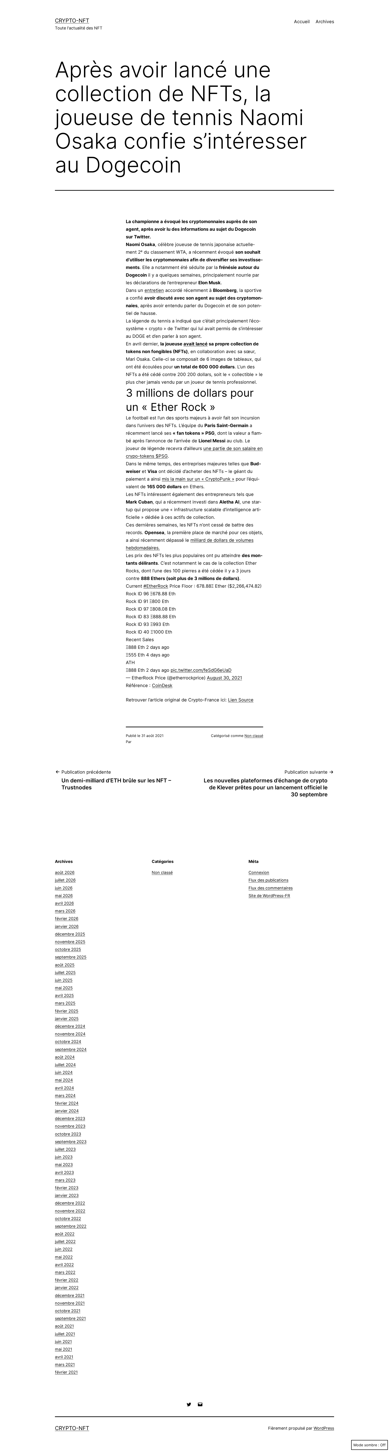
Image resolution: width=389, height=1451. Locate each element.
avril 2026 (64, 903)
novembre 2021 (70, 1303)
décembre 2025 (70, 934)
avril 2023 (64, 1172)
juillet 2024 (65, 1064)
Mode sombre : (366, 1445)
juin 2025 (63, 980)
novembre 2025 (70, 941)
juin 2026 (63, 888)
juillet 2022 (65, 1241)
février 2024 (67, 1103)
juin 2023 (63, 1157)
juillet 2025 (65, 972)
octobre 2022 (68, 1218)
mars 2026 (65, 911)
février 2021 (66, 1372)
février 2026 (66, 918)
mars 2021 (65, 1364)
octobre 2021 (67, 1310)
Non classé (253, 735)
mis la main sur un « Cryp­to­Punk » (198, 479)
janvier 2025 (67, 1018)
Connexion (259, 872)
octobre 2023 (68, 1134)
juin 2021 (63, 1341)
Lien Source (240, 700)
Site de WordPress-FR (269, 895)
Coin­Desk (162, 685)
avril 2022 (64, 1264)
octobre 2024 (68, 1041)
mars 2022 (65, 1272)
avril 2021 (64, 1357)
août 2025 (65, 965)
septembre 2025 (70, 957)
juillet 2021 (65, 1334)
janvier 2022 (67, 1287)
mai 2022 (64, 1257)
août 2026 (65, 872)
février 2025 (66, 1011)
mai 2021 (63, 1349)
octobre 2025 (68, 949)
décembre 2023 (70, 1118)
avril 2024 (64, 1088)
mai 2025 (64, 987)
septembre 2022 (70, 1226)
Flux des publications (268, 880)
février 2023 (66, 1187)
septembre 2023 (70, 1141)
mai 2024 (64, 1080)
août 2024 (65, 1057)
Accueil (302, 21)
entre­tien (154, 290)
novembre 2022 (70, 1211)
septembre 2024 (71, 1049)
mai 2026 (64, 895)
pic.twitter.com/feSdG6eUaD (201, 670)
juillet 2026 (65, 880)
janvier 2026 (67, 926)
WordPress (324, 1428)
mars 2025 (65, 1003)
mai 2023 (64, 1164)
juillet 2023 (65, 1149)
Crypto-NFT (72, 20)
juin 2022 (63, 1249)
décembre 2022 (70, 1203)
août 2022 (65, 1234)
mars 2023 (65, 1180)
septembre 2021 (70, 1318)
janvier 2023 (67, 1195)
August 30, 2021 (224, 678)
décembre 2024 (70, 1026)
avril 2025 (64, 995)
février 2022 (66, 1280)
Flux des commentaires (271, 888)
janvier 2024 (67, 1110)
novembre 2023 (70, 1126)
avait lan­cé (195, 344)
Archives (325, 21)
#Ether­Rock (155, 586)
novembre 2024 (70, 1034)
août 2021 (64, 1326)
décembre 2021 (69, 1295)
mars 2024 (65, 1095)
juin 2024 (64, 1072)
